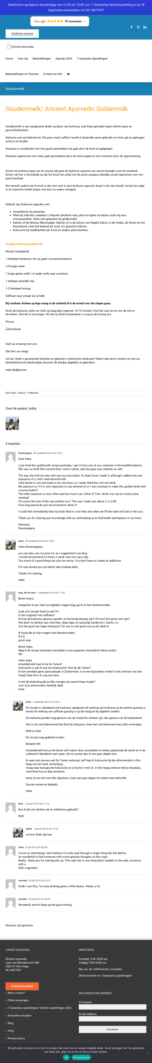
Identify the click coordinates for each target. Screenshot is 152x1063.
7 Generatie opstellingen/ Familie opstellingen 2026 (39, 1008)
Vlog (11, 1030)
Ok (66, 1057)
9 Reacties (33, 393)
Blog (10, 1023)
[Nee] (147, 1053)
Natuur (22, 393)
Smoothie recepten (19, 1015)
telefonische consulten (108, 969)
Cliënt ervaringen (18, 1000)
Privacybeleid (81, 1057)
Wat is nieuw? (16, 993)
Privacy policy (16, 1038)
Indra (13, 393)
